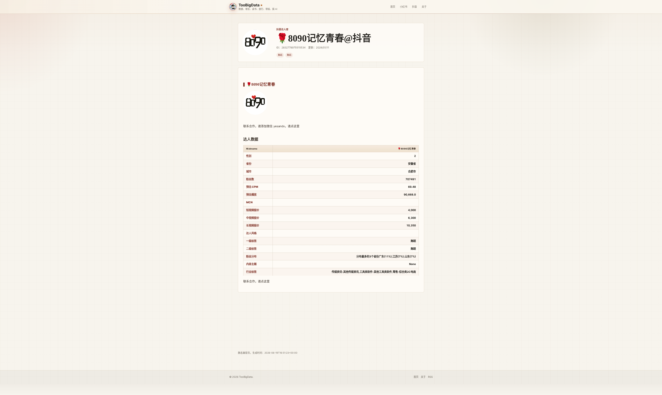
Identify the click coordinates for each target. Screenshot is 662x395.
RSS (430, 376)
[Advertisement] (331, 322)
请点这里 (293, 126)
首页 (392, 6)
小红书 (403, 6)
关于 (424, 6)
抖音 (414, 6)
